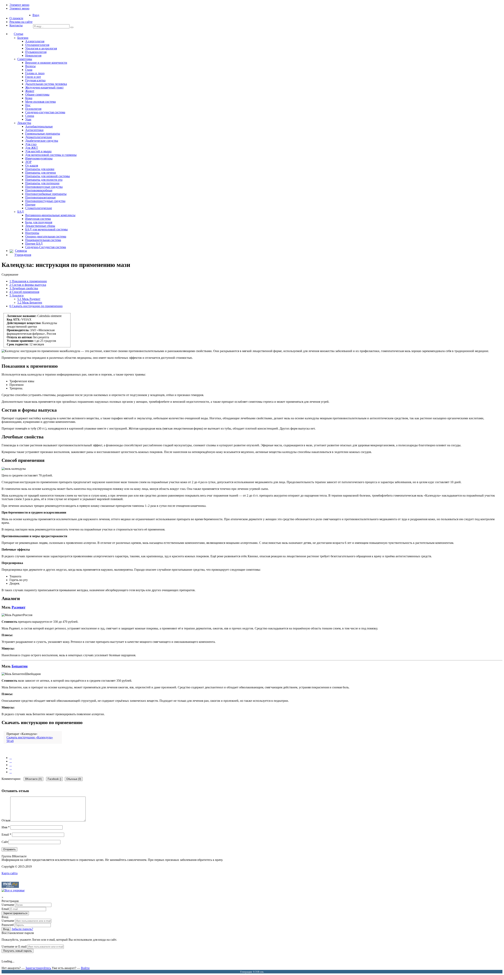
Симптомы (24, 59)
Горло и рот (33, 76)
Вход (35, 15)
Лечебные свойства (23, 288)
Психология (33, 108)
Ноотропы (32, 233)
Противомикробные (38, 190)
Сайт (5, 842)
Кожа (28, 98)
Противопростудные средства (45, 201)
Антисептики (34, 130)
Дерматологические (38, 137)
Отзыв (6, 820)
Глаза (28, 69)
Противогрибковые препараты (46, 194)
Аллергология (34, 41)
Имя (6, 827)
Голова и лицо (34, 73)
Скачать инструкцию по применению (36, 306)
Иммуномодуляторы (39, 158)
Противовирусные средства (44, 186)
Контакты (16, 25)
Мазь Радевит (28, 299)
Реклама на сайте (20, 21)
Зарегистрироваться (15, 913)
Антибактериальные (39, 126)
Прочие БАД (34, 243)
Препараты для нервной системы (47, 176)
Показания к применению (28, 281)
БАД (20, 211)
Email (6, 834)
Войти (85, 968)
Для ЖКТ (31, 147)
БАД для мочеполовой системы (46, 229)
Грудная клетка (35, 80)
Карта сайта (10, 873)
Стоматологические (38, 208)
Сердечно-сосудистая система (45, 112)
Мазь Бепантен (29, 302)
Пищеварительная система (43, 240)
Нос (28, 105)
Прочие (30, 204)
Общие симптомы (37, 94)
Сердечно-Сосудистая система (45, 247)
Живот (29, 91)
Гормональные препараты (42, 133)
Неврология (33, 55)
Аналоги (16, 295)
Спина (29, 115)
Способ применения (24, 292)
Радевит (18, 607)
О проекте (16, 18)
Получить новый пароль (17, 950)
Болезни (22, 37)
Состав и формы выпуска (27, 284)
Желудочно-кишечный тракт (44, 87)
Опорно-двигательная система (45, 236)
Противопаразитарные (40, 197)
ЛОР (28, 162)
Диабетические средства (41, 140)
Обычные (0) (73, 778)
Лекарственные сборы (40, 225)
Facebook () (54, 778)
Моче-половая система (40, 101)
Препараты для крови (39, 169)
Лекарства (24, 123)
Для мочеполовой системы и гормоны (51, 155)
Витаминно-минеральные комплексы (50, 215)
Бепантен (20, 666)
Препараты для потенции (42, 183)
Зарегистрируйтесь (38, 968)
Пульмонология (35, 52)
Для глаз (30, 144)
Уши (28, 119)
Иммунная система (38, 218)
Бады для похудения (38, 222)
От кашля (31, 165)
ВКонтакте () (33, 778)
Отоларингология (37, 45)
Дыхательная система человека (46, 84)
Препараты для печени (40, 172)
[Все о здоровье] (13, 890)
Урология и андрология (41, 48)
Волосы (30, 66)
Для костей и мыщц (38, 151)
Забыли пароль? (22, 929)
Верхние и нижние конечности (46, 62)
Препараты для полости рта (43, 179)
